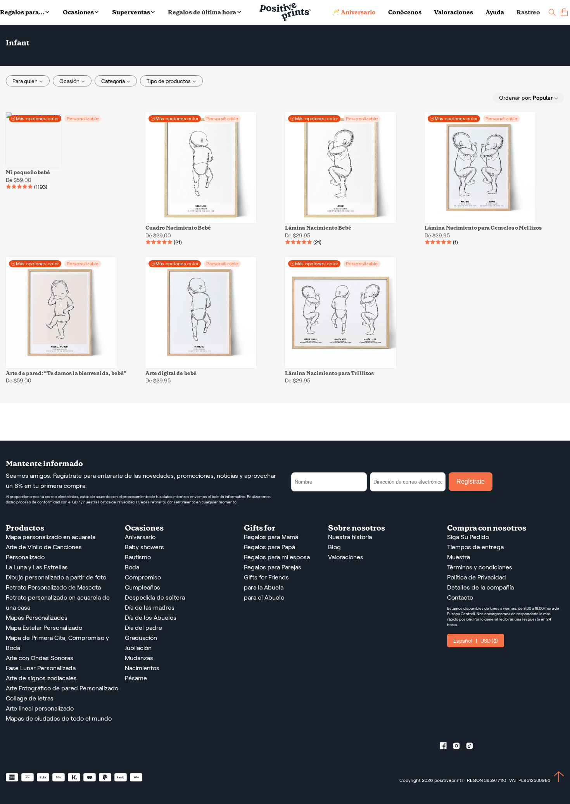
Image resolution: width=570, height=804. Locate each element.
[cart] (564, 12)
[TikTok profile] (472, 747)
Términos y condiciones (479, 567)
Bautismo (138, 557)
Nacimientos (142, 668)
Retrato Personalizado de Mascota (53, 587)
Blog (334, 547)
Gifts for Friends (266, 577)
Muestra (458, 557)
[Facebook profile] (446, 747)
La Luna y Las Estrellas (37, 567)
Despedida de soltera (155, 597)
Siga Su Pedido (468, 537)
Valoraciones (453, 12)
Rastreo (528, 12)
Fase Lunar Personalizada (41, 668)
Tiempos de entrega (475, 547)
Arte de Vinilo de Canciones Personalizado (44, 552)
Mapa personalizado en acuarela (50, 537)
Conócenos (404, 12)
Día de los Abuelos (150, 617)
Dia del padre (143, 627)
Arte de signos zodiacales (41, 678)
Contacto (460, 597)
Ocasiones (78, 12)
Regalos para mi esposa (277, 557)
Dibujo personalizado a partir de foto (56, 577)
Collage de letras (30, 698)
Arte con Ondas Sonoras (39, 658)
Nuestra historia (350, 537)
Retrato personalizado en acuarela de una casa (58, 602)
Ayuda (494, 12)
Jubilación (138, 648)
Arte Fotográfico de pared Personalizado (62, 688)
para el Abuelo (264, 597)
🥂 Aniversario (354, 12)
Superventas (131, 12)
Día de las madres (149, 607)
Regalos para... (22, 12)
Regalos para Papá (269, 547)
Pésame (136, 678)
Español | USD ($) (475, 641)
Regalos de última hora (202, 12)
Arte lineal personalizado (40, 708)
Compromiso (143, 577)
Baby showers (144, 547)
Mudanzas (139, 658)
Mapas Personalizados (36, 617)
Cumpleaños (142, 587)
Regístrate (470, 481)
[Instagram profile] (459, 747)
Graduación (141, 638)
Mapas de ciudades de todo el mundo (59, 718)
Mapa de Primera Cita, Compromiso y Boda (57, 643)
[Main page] (285, 12)
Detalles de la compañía (480, 587)
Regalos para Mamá (271, 537)
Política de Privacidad (476, 577)
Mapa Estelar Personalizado (44, 627)
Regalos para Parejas (272, 567)
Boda (132, 567)
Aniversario (140, 537)
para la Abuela (263, 587)
